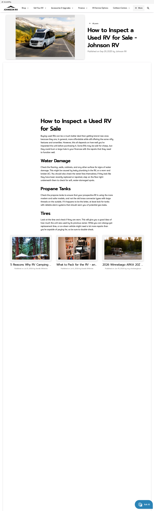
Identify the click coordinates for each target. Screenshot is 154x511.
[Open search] (148, 8)
